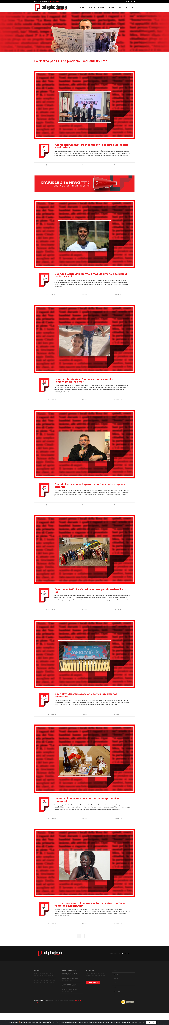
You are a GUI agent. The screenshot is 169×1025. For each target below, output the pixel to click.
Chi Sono (91, 7)
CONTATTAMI (117, 991)
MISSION (116, 978)
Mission (101, 7)
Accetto (151, 1022)
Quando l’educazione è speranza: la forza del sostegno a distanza (89, 485)
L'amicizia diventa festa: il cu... (69, 984)
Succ (87, 936)
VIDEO (115, 983)
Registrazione (93, 982)
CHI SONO (116, 974)
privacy (136, 1022)
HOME (115, 970)
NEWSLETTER (55, 1)
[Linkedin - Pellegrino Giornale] (134, 1)
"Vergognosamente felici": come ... (70, 978)
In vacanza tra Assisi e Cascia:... (70, 973)
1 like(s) (85, 505)
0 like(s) (85, 165)
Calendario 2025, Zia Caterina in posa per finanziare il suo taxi (90, 590)
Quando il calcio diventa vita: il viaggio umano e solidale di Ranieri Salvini (90, 275)
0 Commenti (118, 165)
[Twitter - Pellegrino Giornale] (129, 1)
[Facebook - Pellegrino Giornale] (126, 1)
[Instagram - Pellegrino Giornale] (131, 1)
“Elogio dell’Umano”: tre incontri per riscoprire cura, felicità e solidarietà (91, 146)
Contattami (122, 7)
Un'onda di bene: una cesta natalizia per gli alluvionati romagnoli (88, 800)
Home (82, 7)
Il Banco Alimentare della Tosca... (70, 989)
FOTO (115, 987)
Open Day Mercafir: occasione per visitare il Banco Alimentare (85, 695)
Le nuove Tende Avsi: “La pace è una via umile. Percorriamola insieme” (83, 380)
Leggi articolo (52, 165)
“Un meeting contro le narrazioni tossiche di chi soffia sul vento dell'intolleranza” (90, 904)
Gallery (111, 7)
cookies (142, 1022)
